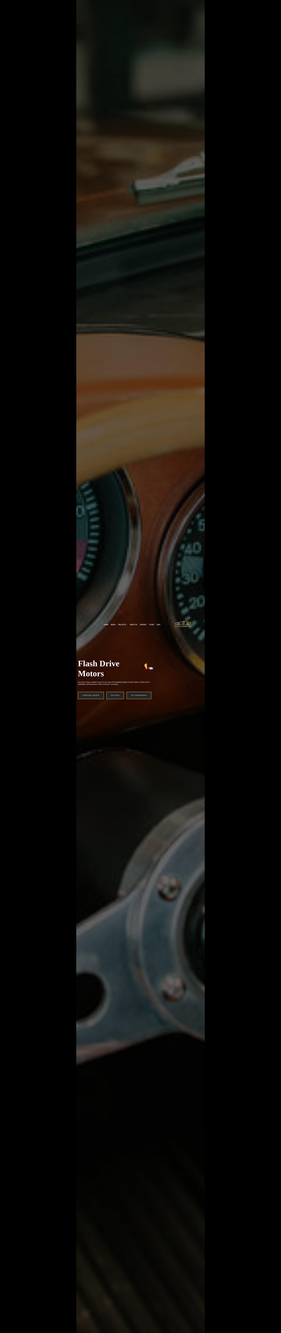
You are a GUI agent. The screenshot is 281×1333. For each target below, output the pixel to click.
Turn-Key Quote (91, 695)
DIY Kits (115, 695)
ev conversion (139, 695)
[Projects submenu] (126, 624)
